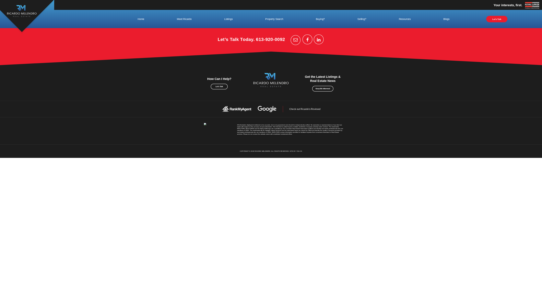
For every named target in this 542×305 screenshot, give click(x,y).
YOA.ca (299, 151)
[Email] (295, 40)
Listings (228, 19)
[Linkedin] (319, 39)
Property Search (274, 19)
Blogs (446, 19)
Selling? (361, 19)
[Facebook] (307, 39)
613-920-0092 (270, 39)
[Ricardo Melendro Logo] (271, 83)
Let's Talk (496, 19)
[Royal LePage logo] (533, 5)
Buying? (320, 19)
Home (141, 19)
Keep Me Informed (323, 89)
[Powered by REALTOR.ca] (212, 131)
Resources (405, 19)
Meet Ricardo (184, 19)
